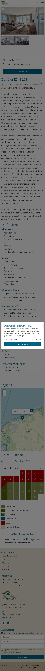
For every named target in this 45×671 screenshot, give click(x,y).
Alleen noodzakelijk (10, 340)
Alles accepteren (22, 344)
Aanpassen (37, 340)
